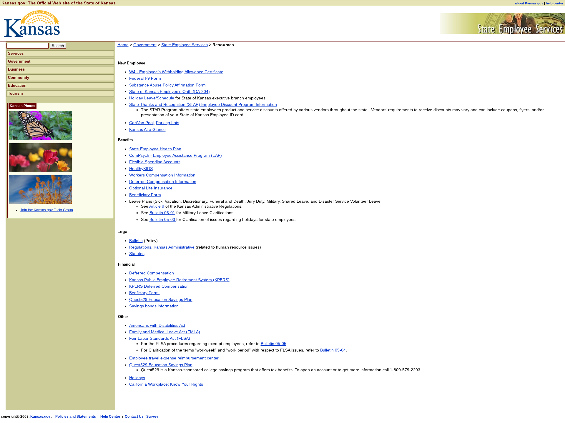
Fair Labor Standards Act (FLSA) (159, 338)
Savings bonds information (154, 306)
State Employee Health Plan (155, 148)
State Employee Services (184, 44)
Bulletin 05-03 (162, 219)
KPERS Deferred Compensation (159, 286)
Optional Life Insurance (151, 188)
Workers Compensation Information (162, 175)
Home (123, 44)
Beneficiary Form (145, 194)
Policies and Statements (75, 416)
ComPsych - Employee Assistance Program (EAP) (175, 155)
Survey (152, 416)
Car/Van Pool (141, 122)
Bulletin (136, 240)
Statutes (136, 253)
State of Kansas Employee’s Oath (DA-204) (169, 91)
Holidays (137, 377)
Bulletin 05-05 (273, 343)
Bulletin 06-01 (162, 212)
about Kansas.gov (529, 3)
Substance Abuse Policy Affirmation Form (167, 85)
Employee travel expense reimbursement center (174, 358)
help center (554, 3)
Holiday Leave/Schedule (151, 98)
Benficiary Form (144, 292)
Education (17, 85)
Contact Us (134, 416)
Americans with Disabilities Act (157, 325)
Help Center (110, 416)
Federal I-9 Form (145, 78)
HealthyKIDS (141, 168)
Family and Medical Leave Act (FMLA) (164, 331)
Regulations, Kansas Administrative (162, 247)
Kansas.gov (40, 416)
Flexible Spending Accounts (154, 161)
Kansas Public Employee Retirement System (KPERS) (179, 279)
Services (16, 53)
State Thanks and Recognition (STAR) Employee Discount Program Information (203, 104)
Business (16, 69)
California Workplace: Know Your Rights (166, 384)
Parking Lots (167, 122)
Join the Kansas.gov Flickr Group (46, 210)
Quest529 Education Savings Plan (160, 299)
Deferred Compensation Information (162, 181)
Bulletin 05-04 (333, 350)
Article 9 (156, 206)
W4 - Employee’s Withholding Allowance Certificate (176, 71)
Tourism (15, 93)
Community (18, 77)
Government (19, 61)
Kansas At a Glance (147, 129)
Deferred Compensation (151, 273)
